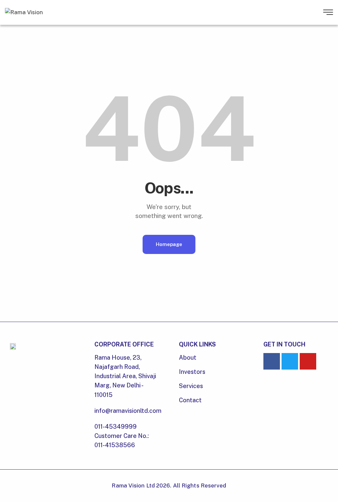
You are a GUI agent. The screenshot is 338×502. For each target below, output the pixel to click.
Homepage (169, 244)
